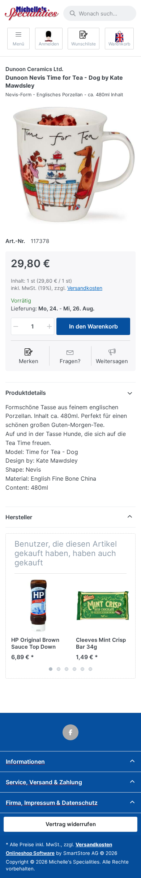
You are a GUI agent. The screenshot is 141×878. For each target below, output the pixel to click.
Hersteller (18, 517)
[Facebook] (70, 732)
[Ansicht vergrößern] (70, 164)
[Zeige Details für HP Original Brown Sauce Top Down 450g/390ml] (38, 605)
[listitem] (70, 164)
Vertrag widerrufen (71, 824)
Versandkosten (84, 288)
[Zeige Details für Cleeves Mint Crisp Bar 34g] (102, 605)
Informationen (25, 761)
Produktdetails (25, 392)
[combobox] (99, 13)
